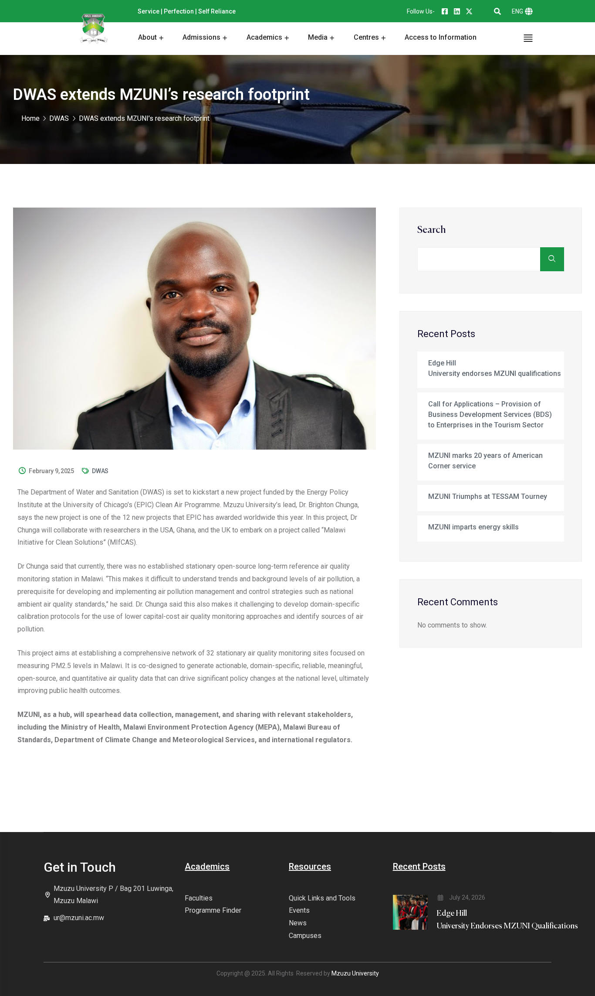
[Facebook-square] (444, 11)
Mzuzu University (355, 973)
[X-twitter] (469, 11)
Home (30, 118)
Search (431, 230)
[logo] (93, 29)
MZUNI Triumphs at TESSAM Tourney (487, 496)
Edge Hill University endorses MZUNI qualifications (494, 368)
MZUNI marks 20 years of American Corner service (485, 460)
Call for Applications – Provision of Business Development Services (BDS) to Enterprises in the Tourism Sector (490, 414)
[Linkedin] (456, 11)
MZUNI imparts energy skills (473, 527)
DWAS (100, 470)
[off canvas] (528, 37)
